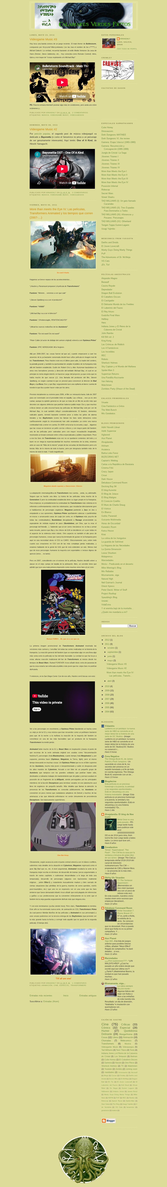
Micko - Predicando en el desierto (117, 564)
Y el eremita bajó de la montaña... (117, 608)
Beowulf (105, 282)
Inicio (65, 995)
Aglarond (105, 435)
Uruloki (104, 601)
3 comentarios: (80, 192)
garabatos (105, 1110)
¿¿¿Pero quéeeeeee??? (116, 961)
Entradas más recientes (41, 995)
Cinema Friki (107, 468)
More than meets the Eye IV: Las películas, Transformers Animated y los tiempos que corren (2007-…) (61, 213)
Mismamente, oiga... (115, 983)
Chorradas (106, 1040)
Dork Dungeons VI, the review (115, 138)
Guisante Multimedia (111, 519)
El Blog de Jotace (109, 494)
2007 (107, 699)
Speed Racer (117, 1101)
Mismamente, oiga (110, 575)
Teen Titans (121, 1050)
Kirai (103, 534)
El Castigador (107, 300)
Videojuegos (77, 115)
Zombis (119, 1069)
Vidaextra (109, 726)
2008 (107, 695)
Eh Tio (110, 1082)
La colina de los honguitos (113, 538)
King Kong (106, 340)
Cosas (104, 1037)
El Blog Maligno (108, 497)
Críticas (125, 1024)
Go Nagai (114, 1088)
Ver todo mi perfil (127, 49)
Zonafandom (111, 847)
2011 (107, 644)
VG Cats (105, 261)
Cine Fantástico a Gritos (112, 406)
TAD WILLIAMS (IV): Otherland (116, 221)
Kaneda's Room (108, 527)
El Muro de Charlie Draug (113, 505)
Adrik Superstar (108, 431)
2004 (107, 711)
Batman (133, 1056)
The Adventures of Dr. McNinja (115, 257)
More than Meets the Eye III (114, 178)
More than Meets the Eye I (114, 171)
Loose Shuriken (108, 553)
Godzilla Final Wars (110, 315)
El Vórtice (106, 508)
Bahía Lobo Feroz (109, 453)
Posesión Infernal (109, 186)
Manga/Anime (125, 1034)
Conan (114, 1075)
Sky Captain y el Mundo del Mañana (118, 366)
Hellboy (104, 319)
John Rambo (107, 333)
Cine (56, 985)
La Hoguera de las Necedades (115, 545)
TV (122, 1066)
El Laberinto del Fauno (112, 308)
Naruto (118, 1063)
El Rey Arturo (107, 311)
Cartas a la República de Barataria (117, 464)
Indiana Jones (118, 1091)
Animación (47, 985)
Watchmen (106, 385)
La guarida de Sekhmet (112, 542)
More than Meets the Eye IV (114, 182)
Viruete (104, 402)
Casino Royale (108, 286)
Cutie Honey (107, 127)
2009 (107, 690)
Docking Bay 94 (108, 486)
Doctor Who (113, 1079)
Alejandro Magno (109, 278)
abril (109, 681)
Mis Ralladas (107, 571)
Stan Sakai (105, 1104)
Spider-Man (130, 1101)
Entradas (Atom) (51, 1001)
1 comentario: (80, 983)
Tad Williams (107, 1050)
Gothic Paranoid (109, 516)
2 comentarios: (80, 113)
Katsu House (107, 531)
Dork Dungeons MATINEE (113, 135)
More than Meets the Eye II (114, 175)
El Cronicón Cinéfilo (110, 501)
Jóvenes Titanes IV (110, 167)
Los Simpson (120, 1056)
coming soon (131, 1069)
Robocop (105, 189)
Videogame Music (59, 115)
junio (110, 656)
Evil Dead (125, 1085)
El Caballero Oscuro (110, 297)
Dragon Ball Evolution (111, 293)
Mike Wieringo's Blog (111, 568)
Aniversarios (123, 1072)
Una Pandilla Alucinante (112, 377)
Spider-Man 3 (107, 370)
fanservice (130, 1107)
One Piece (129, 1063)
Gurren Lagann (128, 1088)
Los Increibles (108, 352)
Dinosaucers (107, 131)
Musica (45, 115)
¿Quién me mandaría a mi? (114, 612)
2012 (107, 640)
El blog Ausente (108, 490)
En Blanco (106, 512)
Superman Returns (110, 374)
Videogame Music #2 (43, 129)
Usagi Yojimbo (108, 229)
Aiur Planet (106, 438)
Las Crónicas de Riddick (112, 344)
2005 (107, 707)
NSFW (110, 1098)
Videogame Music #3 (43, 39)
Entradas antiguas (88, 995)
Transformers (78, 985)
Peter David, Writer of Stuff (114, 590)
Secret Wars (107, 193)
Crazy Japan (107, 471)
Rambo (132, 1098)
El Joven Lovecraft (110, 246)
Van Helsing (107, 381)
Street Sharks (107, 197)
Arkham (105, 446)
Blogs (106, 1075)
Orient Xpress (107, 586)
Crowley (123, 1075)
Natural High (107, 579)
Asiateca (105, 449)
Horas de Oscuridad (110, 523)
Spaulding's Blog (109, 597)
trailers (114, 1110)
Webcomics (125, 1040)
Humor (105, 1030)
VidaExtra (106, 604)
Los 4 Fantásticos (109, 348)
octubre (111, 648)
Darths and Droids (109, 242)
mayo (110, 660)
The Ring (116, 1104)
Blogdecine (110, 781)
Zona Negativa (112, 756)
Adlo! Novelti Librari (110, 427)
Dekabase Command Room (114, 482)
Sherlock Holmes (109, 363)
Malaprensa (106, 556)
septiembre (113, 652)
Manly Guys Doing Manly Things (116, 250)
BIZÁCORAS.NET (110, 457)
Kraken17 (125, 39)
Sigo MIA (109, 941)
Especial (64, 985)
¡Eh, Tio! (105, 264)
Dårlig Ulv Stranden (115, 877)
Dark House (107, 479)
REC (103, 355)
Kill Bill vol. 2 (107, 337)
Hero (103, 322)
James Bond (132, 1091)
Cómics (105, 1027)
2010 (107, 686)
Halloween (105, 1091)
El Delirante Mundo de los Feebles (117, 304)
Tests (132, 1050)
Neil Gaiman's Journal (111, 582)
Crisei (104, 475)
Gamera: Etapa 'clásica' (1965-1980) (118, 142)
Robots (104, 359)
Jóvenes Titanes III (110, 164)
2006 (107, 703)
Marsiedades (107, 560)
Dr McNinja (125, 1079)
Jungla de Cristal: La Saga (113, 153)
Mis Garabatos (108, 413)
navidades (109, 1072)
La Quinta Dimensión (111, 549)
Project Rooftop (108, 593)
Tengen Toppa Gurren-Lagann (115, 225)
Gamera (108, 1063)
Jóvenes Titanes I (109, 156)
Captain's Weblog (109, 460)
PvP (103, 253)
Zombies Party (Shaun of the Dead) (118, 389)
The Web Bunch (109, 410)
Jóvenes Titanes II (110, 160)
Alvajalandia (107, 442)
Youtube (108, 1069)
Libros (115, 1037)
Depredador (106, 289)
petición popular (42, 134)
